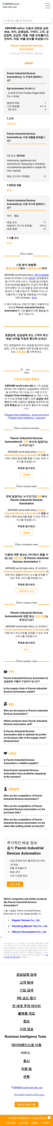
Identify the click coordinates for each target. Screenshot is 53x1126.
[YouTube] (28, 1094)
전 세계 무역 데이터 (26, 1005)
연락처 (26, 474)
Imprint (34, 1122)
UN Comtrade (41, 274)
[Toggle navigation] (47, 5)
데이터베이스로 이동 (26, 1044)
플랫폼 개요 (26, 1013)
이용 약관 (10, 1122)
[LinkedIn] (14, 1094)
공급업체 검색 (26, 974)
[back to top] (1, 937)
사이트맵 (23, 1122)
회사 (26, 1060)
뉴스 (26, 649)
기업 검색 (26, 990)
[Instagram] (37, 1094)
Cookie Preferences (19, 1117)
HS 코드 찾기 (26, 997)
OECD (31, 278)
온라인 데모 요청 (26, 1104)
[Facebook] (21, 1094)
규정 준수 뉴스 (26, 591)
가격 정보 (26, 1028)
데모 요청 (15, 884)
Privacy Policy (38, 1118)
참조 (34, 297)
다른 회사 (21, 351)
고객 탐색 (26, 982)
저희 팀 (26, 1068)
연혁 (26, 1076)
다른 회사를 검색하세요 (19, 20)
